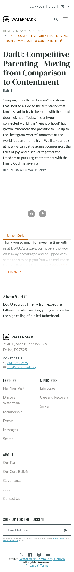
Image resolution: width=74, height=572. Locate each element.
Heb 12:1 (60, 265)
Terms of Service (10, 540)
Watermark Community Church (42, 559)
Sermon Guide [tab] (15, 236)
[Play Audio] (31, 212)
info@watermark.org (21, 367)
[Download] (43, 212)
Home (7, 31)
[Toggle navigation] (65, 19)
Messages (23, 31)
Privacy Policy (59, 538)
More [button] (15, 272)
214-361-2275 (17, 363)
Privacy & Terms (37, 565)
